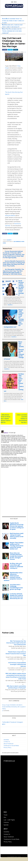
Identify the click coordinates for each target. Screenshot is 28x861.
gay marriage (17, 241)
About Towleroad (8, 743)
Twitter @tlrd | (6, 722)
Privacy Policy (7, 747)
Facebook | (13, 722)
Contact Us (7, 741)
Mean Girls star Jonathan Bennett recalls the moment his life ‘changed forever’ (16, 556)
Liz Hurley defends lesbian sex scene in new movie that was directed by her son (16, 596)
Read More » (10, 304)
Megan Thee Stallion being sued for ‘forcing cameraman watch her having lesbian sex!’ (12, 31)
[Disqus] (14, 449)
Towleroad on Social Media (11, 745)
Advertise (6, 739)
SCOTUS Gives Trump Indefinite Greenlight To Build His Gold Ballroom (17, 664)
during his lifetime (10, 215)
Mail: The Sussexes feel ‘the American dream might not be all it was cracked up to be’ (16, 642)
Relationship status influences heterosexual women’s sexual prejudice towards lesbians (13, 576)
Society (9, 240)
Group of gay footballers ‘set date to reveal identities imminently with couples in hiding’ (14, 706)
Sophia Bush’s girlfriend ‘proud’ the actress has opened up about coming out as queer (13, 20)
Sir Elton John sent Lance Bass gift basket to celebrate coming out (16, 566)
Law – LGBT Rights (9, 820)
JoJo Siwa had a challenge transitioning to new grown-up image (16, 587)
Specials (6, 825)
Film (5, 817)
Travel (5, 815)
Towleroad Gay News (14, 6)
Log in (19, 857)
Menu (15, 2)
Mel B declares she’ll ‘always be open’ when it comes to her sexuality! (21, 288)
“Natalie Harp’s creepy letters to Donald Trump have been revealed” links (16, 653)
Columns (6, 822)
